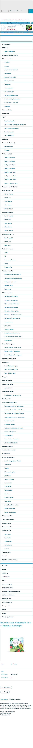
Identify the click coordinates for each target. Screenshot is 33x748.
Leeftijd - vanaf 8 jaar (9, 172)
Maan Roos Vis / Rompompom (12, 99)
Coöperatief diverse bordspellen (12, 274)
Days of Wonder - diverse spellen (13, 355)
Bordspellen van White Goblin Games (13, 406)
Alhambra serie (8, 388)
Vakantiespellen (6, 552)
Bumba (6, 252)
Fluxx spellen (7, 486)
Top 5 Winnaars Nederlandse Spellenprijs (15, 124)
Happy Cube (5, 377)
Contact (4, 569)
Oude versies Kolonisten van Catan (11, 591)
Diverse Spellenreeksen (8, 457)
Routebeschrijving (7, 584)
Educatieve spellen (7, 58)
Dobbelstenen (8, 545)
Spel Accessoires (6, 530)
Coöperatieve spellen (7, 271)
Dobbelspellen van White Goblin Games (14, 409)
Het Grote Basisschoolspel (11, 95)
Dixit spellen (7, 475)
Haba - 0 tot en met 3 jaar (11, 366)
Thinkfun (6, 66)
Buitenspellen (6, 453)
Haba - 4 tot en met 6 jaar (11, 369)
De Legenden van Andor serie (11, 333)
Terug (6, 692)
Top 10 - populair (8, 238)
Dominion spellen (8, 329)
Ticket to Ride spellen (8, 519)
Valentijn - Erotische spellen (9, 559)
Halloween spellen (7, 526)
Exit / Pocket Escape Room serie (12, 336)
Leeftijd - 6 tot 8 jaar (9, 168)
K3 (5, 256)
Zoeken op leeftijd (7, 154)
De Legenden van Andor (10, 282)
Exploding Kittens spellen (9, 358)
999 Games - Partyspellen (11, 296)
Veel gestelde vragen (7, 587)
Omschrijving (4, 699)
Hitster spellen (6, 44)
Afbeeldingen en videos (15, 699)
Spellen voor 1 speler (9, 508)
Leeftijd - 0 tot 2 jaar (9, 157)
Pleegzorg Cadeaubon (7, 617)
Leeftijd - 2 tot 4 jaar (9, 161)
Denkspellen (7, 73)
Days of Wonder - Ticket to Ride (12, 347)
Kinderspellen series (7, 249)
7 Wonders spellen (7, 516)
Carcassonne (7, 325)
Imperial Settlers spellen (11, 442)
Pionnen (6, 548)
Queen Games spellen (7, 384)
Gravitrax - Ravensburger (9, 450)
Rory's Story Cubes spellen (11, 505)
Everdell (6, 468)
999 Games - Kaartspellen (11, 307)
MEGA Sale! (5, 48)
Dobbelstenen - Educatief (11, 69)
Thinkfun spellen (6, 399)
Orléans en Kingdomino (10, 431)
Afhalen (4, 613)
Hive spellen (7, 464)
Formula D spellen (7, 380)
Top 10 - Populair (8, 194)
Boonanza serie (8, 322)
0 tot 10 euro (7, 197)
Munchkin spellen (8, 497)
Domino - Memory (9, 479)
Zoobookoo (7, 106)
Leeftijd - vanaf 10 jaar (10, 175)
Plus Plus (6, 62)
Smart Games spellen (7, 391)
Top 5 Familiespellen (9, 121)
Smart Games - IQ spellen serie (12, 395)
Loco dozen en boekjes (10, 77)
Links (3, 580)
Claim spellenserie (9, 420)
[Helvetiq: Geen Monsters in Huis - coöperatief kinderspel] (16, 657)
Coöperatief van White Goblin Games (13, 428)
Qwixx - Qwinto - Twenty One (11, 439)
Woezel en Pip (8, 267)
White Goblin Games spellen (9, 402)
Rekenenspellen (8, 88)
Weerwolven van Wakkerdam (9, 186)
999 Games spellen (7, 292)
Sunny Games (7, 289)
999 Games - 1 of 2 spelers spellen (13, 314)
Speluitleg (5, 139)
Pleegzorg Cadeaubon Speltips (10, 55)
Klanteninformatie (7, 602)
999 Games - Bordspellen (11, 300)
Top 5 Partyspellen (9, 135)
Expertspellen (8, 483)
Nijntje (6, 263)
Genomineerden (8, 146)
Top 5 (3, 117)
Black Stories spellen (10, 472)
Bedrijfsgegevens (6, 598)
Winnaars (7, 150)
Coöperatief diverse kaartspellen (13, 278)
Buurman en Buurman (10, 260)
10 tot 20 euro (8, 201)
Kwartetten (7, 494)
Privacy (4, 609)
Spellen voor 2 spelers (10, 512)
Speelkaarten (7, 541)
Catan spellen (8, 340)
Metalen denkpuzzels (7, 446)
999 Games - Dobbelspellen (11, 303)
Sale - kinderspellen (9, 51)
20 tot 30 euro (8, 205)
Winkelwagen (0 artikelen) (16, 11)
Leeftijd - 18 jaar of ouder (11, 183)
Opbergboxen (7, 534)
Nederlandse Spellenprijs (9, 143)
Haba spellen (5, 362)
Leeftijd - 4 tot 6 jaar (9, 165)
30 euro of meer (8, 208)
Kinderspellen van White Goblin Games (14, 417)
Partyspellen (5, 113)
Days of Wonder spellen (8, 344)
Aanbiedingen (5, 576)
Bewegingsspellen (9, 91)
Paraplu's (4, 556)
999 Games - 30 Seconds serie (12, 318)
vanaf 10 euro (7, 245)
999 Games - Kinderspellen (11, 311)
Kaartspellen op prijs (7, 212)
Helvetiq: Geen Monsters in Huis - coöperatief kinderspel (15, 20)
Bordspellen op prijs (7, 190)
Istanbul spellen (8, 435)
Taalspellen (7, 84)
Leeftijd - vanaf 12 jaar (10, 179)
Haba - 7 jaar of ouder (10, 373)
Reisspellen (7, 501)
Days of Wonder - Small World (12, 351)
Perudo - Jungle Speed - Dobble (12, 461)
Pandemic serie (8, 285)
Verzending (5, 565)
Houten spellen (8, 490)
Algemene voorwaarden (8, 595)
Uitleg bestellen (6, 606)
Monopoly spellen (6, 523)
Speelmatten (7, 537)
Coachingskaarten (9, 80)
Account (5, 11)
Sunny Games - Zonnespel (11, 102)
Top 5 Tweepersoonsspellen (11, 128)
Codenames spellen (9, 424)
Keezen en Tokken (7, 110)
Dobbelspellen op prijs (8, 234)
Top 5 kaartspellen (9, 132)
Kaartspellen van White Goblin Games (14, 413)
